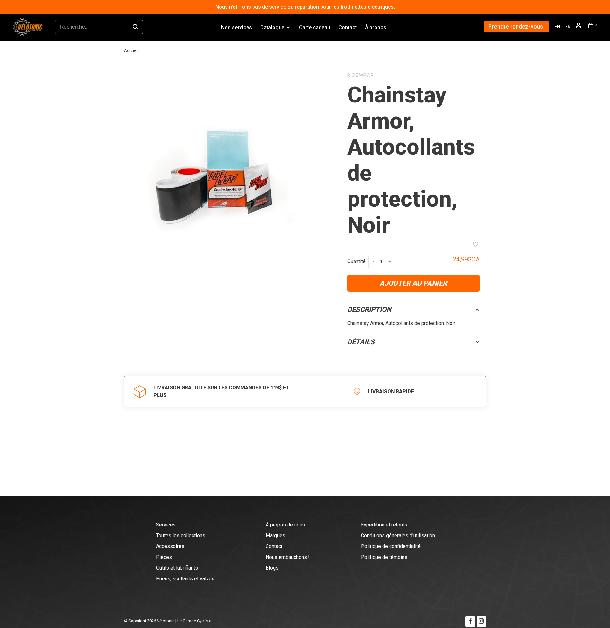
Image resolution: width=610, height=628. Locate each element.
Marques (275, 535)
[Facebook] (470, 621)
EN (557, 26)
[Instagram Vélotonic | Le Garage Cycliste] (481, 621)
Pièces (164, 557)
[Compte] (579, 26)
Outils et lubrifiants (177, 568)
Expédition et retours (384, 525)
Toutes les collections (180, 535)
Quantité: (357, 262)
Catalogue (272, 27)
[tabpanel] (227, 173)
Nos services (236, 27)
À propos (375, 27)
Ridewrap (360, 75)
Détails (361, 342)
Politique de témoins (384, 557)
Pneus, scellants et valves (185, 579)
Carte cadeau (314, 27)
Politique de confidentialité (391, 546)
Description (369, 310)
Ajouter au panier (413, 283)
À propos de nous (285, 525)
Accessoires (170, 546)
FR (568, 26)
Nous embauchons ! (288, 557)
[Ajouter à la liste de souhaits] (475, 245)
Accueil (131, 50)
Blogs (272, 568)
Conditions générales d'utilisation (398, 535)
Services (166, 525)
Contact (347, 27)
